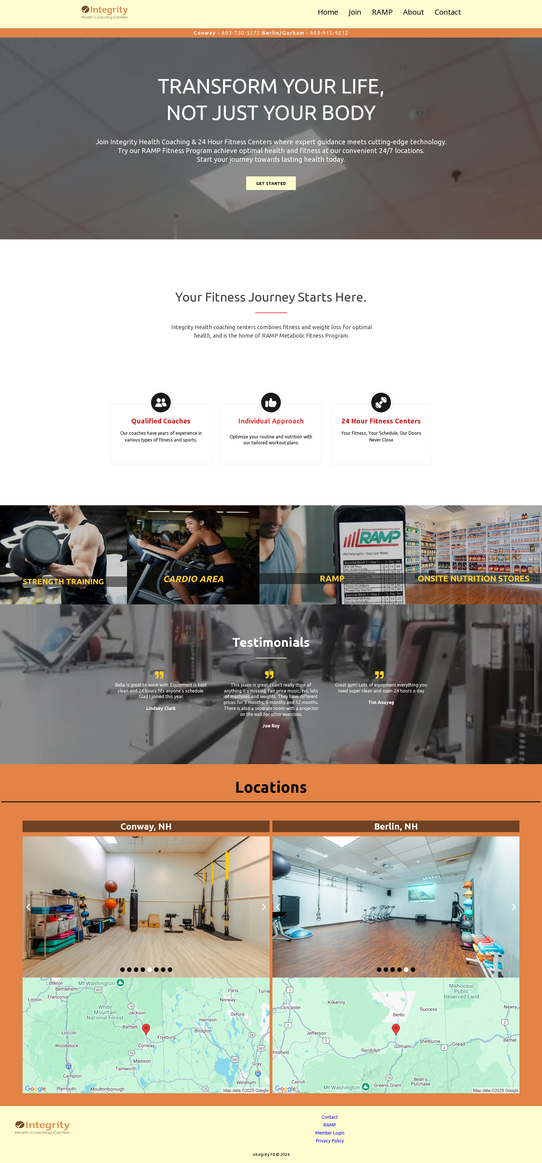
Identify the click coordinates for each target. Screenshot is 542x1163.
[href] (146, 1035)
